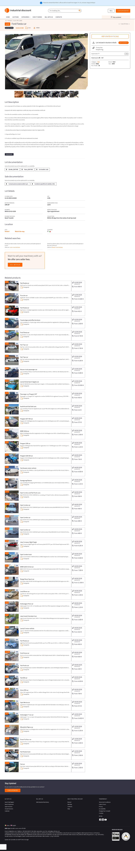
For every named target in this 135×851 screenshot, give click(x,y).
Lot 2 (7, 282)
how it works (37, 17)
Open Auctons (8, 806)
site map (70, 804)
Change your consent (104, 811)
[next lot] (129, 24)
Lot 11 (7, 750)
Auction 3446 (16, 20)
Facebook (100, 820)
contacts (59, 17)
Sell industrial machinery (42, 802)
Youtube (105, 820)
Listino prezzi (102, 804)
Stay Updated (13, 790)
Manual (69, 802)
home (8, 17)
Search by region (9, 802)
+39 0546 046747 (26, 831)
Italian (8, 825)
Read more (9, 154)
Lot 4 (7, 417)
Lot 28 (7, 528)
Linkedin (103, 820)
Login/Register (123, 11)
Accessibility (102, 809)
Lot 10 (7, 763)
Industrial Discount (18, 10)
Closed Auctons (9, 809)
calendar (7, 811)
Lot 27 (7, 726)
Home (6, 20)
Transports (10, 20)
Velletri (7, 231)
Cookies (101, 813)
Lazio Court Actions (15, 247)
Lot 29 (7, 516)
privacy (101, 806)
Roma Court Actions (57, 247)
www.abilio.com (41, 831)
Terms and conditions (104, 802)
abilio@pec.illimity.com (54, 831)
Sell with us (15, 265)
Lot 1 (7, 331)
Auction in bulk (20, 28)
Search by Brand (9, 804)
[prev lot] (119, 24)
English (14, 825)
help (69, 809)
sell (111, 11)
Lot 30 (7, 504)
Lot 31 (7, 491)
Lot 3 (7, 319)
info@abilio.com (12, 831)
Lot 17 (7, 738)
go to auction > (124, 42)
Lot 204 (7, 652)
